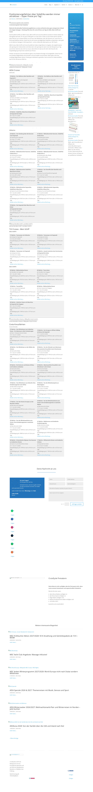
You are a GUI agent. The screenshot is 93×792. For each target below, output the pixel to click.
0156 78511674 (33, 772)
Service (70, 4)
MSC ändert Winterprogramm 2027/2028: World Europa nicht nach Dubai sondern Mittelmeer (44, 672)
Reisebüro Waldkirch (74, 766)
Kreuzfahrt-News (73, 760)
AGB (26, 783)
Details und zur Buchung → (17, 91)
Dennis (13, 19)
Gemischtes (26, 19)
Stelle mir (73, 47)
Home (45, 4)
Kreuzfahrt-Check (54, 759)
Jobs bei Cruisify (73, 764)
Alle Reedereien (34, 766)
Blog (50, 4)
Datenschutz (20, 783)
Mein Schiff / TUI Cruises (36, 760)
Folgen (12, 515)
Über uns (71, 759)
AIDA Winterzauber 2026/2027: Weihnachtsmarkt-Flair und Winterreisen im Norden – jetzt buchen (45, 708)
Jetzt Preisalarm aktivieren (58, 612)
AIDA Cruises (33, 759)
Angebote (56, 4)
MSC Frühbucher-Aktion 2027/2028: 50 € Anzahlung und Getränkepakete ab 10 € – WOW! (44, 637)
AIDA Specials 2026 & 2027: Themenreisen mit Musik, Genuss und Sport (39, 690)
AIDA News (18, 692)
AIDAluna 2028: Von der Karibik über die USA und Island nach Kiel (37, 726)
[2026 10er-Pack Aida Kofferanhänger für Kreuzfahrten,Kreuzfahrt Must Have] (73, 84)
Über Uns (77, 4)
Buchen (63, 4)
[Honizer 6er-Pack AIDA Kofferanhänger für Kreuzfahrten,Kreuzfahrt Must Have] (73, 133)
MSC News (18, 657)
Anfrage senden (77, 504)
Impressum (13, 783)
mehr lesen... (13, 642)
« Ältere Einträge (14, 738)
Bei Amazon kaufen (73, 91)
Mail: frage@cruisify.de (78, 1)
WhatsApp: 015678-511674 (68, 1)
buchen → (75, 28)
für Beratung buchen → (75, 41)
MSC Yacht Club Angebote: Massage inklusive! (28, 654)
